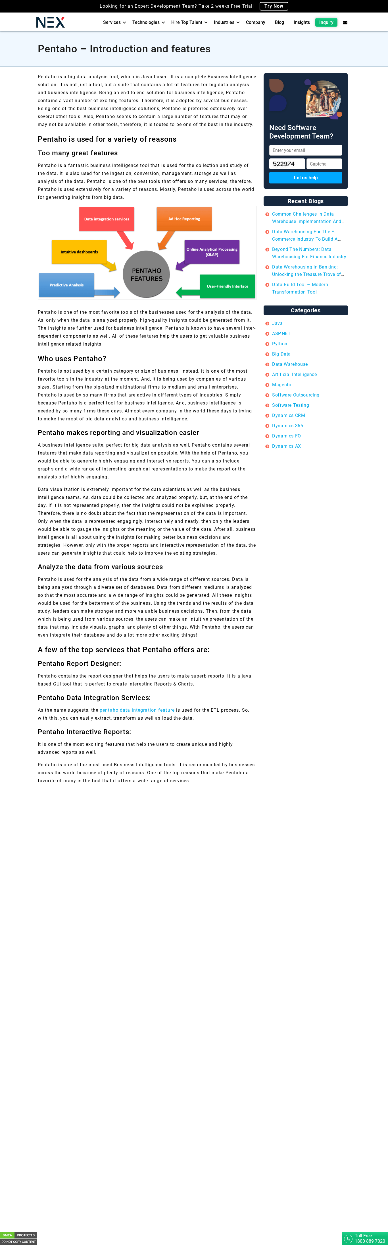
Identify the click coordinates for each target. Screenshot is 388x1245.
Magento (281, 384)
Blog (279, 22)
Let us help (306, 177)
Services (112, 22)
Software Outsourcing (296, 395)
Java (277, 323)
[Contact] (345, 22)
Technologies (146, 22)
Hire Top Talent (186, 22)
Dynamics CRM (288, 415)
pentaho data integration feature (137, 710)
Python (279, 343)
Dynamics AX (286, 446)
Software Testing (290, 405)
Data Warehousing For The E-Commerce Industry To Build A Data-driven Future (305, 239)
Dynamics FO (286, 436)
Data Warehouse (290, 364)
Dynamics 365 (287, 425)
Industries (224, 22)
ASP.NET (281, 333)
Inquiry (326, 22)
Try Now (273, 6)
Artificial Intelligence (294, 374)
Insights (302, 22)
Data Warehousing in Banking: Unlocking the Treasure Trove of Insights (306, 274)
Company (255, 22)
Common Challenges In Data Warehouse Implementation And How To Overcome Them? (306, 221)
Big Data (281, 354)
